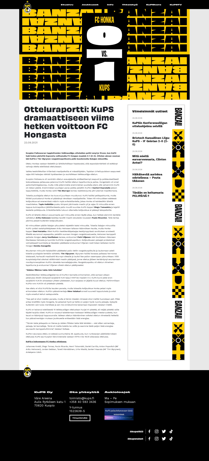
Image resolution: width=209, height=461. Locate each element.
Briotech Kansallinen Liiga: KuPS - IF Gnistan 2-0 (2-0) (151, 141)
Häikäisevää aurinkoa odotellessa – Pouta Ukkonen (147, 178)
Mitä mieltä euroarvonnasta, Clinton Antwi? (149, 159)
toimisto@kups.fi (81, 398)
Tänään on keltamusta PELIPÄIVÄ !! (148, 194)
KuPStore (153, 4)
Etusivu (67, 4)
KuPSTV (176, 4)
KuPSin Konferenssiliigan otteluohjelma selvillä (149, 124)
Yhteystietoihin (79, 418)
